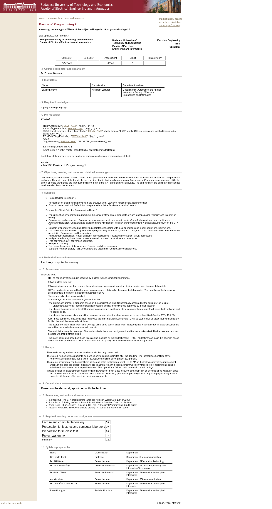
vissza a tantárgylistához (51, 18)
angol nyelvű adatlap (169, 25)
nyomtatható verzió (74, 18)
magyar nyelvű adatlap (170, 19)
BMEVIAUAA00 (79, 136)
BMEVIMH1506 (94, 131)
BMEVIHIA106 (69, 126)
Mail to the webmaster (12, 503)
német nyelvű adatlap (170, 22)
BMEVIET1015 (75, 128)
